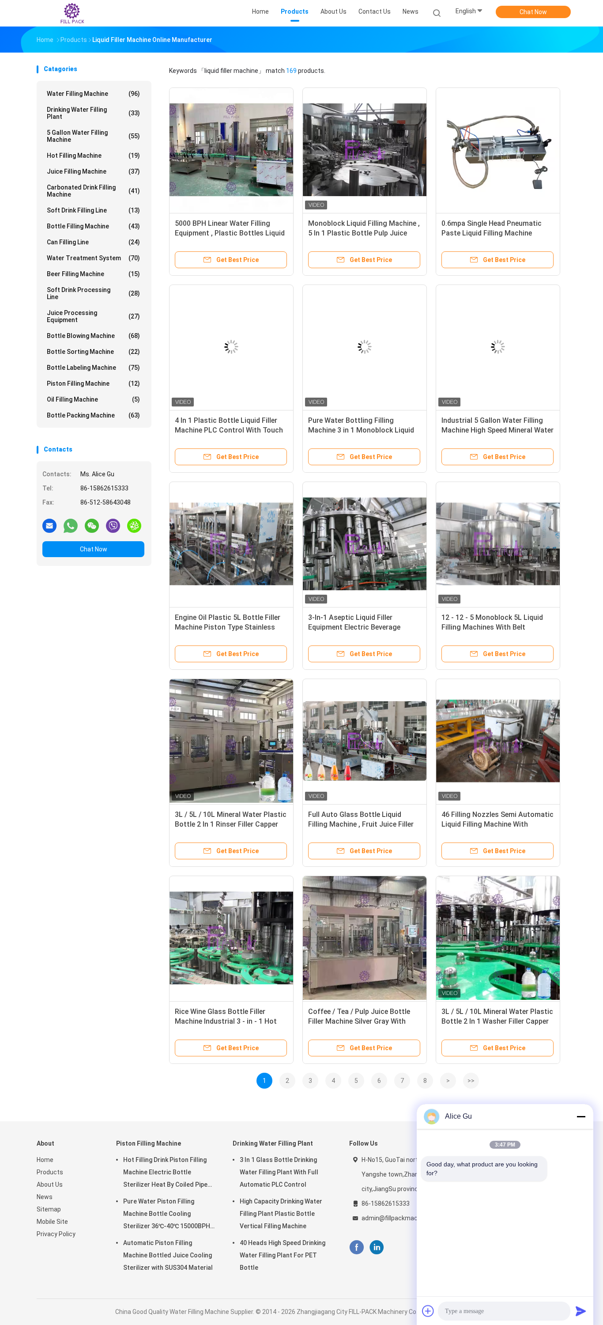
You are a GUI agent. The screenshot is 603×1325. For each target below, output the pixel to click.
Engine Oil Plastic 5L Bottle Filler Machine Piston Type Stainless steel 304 (227, 627)
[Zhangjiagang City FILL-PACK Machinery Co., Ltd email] (49, 525)
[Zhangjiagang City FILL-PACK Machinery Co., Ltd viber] (113, 525)
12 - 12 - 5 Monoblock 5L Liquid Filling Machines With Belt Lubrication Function (492, 627)
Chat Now (533, 11)
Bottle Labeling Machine (93, 367)
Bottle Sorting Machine (93, 351)
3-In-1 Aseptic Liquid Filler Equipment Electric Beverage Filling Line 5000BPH (354, 627)
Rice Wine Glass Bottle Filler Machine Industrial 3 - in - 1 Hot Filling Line (226, 1021)
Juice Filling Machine (93, 171)
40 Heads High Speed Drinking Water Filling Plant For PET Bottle (282, 1255)
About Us (50, 1184)
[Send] (581, 1311)
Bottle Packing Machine (93, 415)
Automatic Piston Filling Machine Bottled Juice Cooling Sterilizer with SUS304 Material (168, 1255)
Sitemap (49, 1209)
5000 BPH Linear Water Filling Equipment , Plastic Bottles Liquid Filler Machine (230, 233)
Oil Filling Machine (93, 399)
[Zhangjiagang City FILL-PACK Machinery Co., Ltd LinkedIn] (376, 1247)
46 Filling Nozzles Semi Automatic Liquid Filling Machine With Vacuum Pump (497, 824)
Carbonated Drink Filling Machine (93, 191)
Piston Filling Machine (93, 383)
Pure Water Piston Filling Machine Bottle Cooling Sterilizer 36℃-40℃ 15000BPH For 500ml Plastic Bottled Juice (169, 1215)
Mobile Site (52, 1221)
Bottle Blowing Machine (93, 335)
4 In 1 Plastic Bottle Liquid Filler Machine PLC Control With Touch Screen (229, 430)
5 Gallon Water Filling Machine (93, 136)
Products (50, 1172)
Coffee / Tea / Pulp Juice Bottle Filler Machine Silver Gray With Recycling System (359, 1021)
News (45, 1196)
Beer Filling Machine (93, 273)
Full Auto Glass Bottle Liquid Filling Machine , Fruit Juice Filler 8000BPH (361, 824)
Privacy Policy (56, 1234)
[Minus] (581, 1116)
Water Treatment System (93, 258)
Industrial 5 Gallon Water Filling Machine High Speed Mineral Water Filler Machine (497, 430)
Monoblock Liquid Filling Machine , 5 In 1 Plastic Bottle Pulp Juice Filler (364, 233)
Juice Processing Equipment (93, 316)
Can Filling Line (93, 242)
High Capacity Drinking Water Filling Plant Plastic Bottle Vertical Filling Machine (281, 1214)
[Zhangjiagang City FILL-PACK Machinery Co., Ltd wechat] (92, 525)
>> (471, 1080)
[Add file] (428, 1311)
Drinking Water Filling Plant (93, 113)
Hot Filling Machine (93, 155)
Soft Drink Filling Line (93, 210)
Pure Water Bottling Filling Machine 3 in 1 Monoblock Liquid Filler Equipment (361, 430)
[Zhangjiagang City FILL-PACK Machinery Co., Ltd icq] (134, 525)
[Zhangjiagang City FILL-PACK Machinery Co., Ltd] (71, 13)
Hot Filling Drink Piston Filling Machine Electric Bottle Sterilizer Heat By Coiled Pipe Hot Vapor (165, 1173)
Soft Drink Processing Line (93, 293)
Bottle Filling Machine (93, 226)
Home (45, 1159)
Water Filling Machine (93, 93)
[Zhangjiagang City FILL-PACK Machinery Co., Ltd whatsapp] (71, 525)
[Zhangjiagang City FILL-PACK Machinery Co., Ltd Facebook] (356, 1247)
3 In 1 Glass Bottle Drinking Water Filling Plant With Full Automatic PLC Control (279, 1172)
